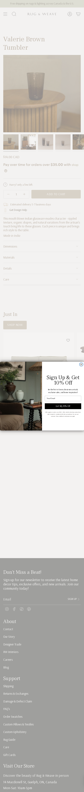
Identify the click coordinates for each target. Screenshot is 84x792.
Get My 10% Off (63, 406)
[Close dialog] (81, 364)
